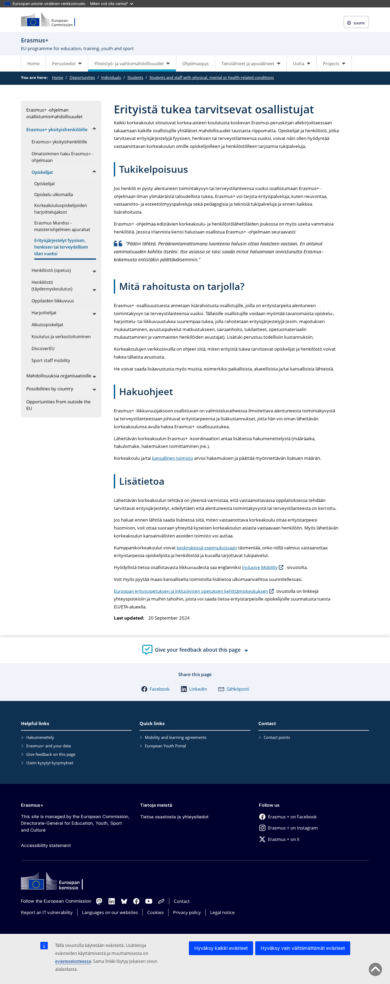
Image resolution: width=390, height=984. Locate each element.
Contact (182, 901)
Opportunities (82, 77)
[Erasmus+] (51, 19)
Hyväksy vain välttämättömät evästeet (303, 948)
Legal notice (222, 912)
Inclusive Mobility (260, 567)
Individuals (111, 77)
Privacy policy (187, 912)
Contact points (277, 737)
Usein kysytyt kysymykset (49, 762)
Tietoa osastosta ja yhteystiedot (174, 816)
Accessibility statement (46, 845)
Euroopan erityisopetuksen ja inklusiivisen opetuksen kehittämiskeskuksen (191, 591)
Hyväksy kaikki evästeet (221, 948)
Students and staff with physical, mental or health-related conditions (211, 77)
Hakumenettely (40, 737)
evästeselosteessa (73, 961)
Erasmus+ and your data (48, 745)
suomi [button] (359, 22)
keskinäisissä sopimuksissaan (207, 548)
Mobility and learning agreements (175, 737)
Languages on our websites (110, 912)
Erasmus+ (32, 805)
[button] (155, 689)
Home (33, 64)
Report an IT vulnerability (47, 912)
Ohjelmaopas (195, 64)
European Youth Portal (165, 745)
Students (135, 77)
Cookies (155, 912)
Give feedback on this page (50, 754)
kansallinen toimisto (172, 458)
